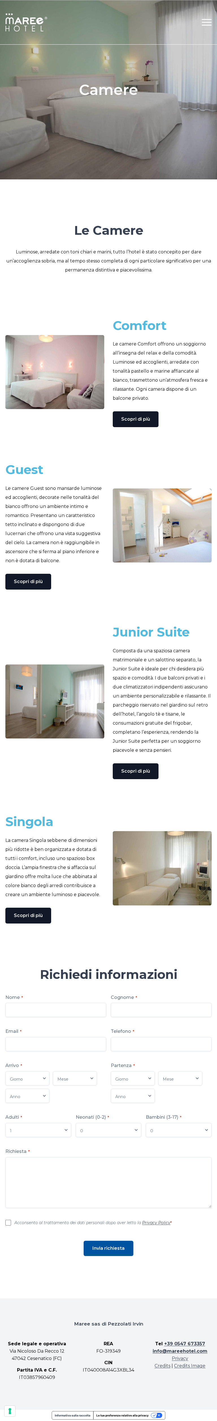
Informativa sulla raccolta (72, 1415)
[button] (207, 22)
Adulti (13, 1117)
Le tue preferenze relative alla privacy (122, 1415)
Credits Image (189, 1365)
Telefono (122, 1031)
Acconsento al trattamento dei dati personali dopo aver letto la (93, 1222)
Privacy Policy (156, 1222)
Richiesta (17, 1151)
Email (13, 1031)
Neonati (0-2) (92, 1117)
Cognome (124, 997)
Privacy (180, 1358)
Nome (14, 997)
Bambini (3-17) (163, 1117)
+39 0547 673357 (184, 1343)
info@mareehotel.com (180, 1351)
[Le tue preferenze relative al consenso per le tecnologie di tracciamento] (10, 1411)
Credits (162, 1365)
